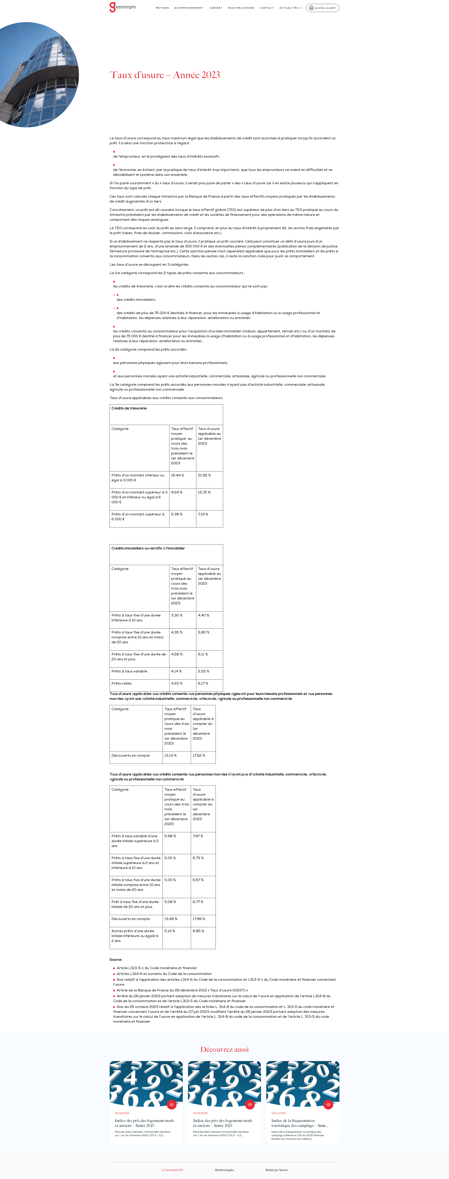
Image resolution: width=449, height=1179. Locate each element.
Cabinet (216, 8)
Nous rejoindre (241, 8)
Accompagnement (189, 8)
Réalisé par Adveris (277, 1170)
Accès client (325, 8)
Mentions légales (224, 1170)
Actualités (289, 8)
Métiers (162, 8)
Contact (267, 8)
